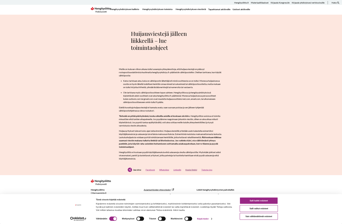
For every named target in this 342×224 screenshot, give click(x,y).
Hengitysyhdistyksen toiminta (157, 9)
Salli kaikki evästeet (259, 200)
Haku (334, 2)
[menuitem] (124, 9)
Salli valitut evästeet (259, 208)
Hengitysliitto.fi (241, 2)
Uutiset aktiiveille (241, 9)
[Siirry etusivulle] (101, 184)
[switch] (140, 219)
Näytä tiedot (202, 219)
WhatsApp (164, 169)
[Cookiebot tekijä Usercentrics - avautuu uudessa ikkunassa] (78, 219)
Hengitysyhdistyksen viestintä (191, 9)
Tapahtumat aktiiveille (219, 9)
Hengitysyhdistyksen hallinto (124, 9)
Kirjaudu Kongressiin (280, 2)
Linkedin (177, 169)
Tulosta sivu (206, 169)
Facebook (150, 169)
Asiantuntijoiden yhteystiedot (157, 189)
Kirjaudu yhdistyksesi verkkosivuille (308, 2)
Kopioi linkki (191, 169)
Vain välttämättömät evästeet (258, 216)
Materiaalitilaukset (260, 2)
